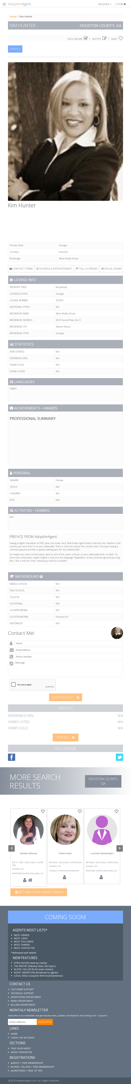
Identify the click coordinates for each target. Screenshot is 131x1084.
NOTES (97, 39)
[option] (28, 847)
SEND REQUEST (63, 697)
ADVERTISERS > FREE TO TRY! (26, 1070)
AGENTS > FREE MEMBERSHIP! (27, 1062)
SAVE (114, 39)
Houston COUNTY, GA (103, 781)
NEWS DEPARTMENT (22, 1000)
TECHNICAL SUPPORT (22, 993)
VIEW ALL (63, 737)
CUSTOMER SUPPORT (22, 989)
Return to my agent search (41, 892)
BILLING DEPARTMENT (23, 1004)
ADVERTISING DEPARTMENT (26, 997)
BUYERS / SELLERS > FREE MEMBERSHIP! (32, 1066)
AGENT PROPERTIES (21, 1052)
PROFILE (15, 49)
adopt (28, 832)
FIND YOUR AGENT (21, 1048)
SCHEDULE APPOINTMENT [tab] (55, 268)
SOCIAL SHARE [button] (113, 268)
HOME (14, 1033)
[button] (106, 4)
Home (13, 16)
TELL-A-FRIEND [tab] (88, 268)
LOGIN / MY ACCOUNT (23, 1037)
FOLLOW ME (75, 39)
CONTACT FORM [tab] (22, 268)
